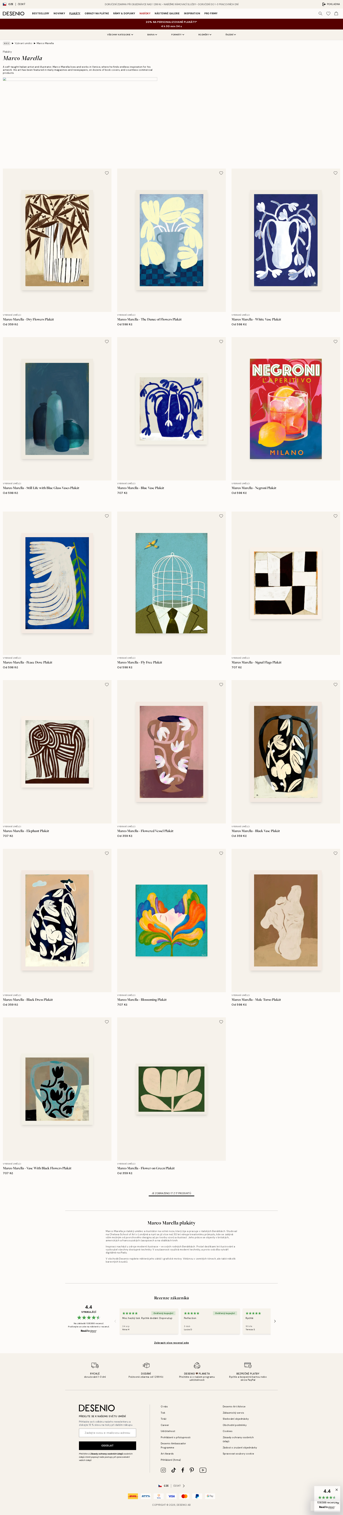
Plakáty (74, 13)
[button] (327, 1499)
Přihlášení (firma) (171, 1459)
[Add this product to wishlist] (106, 173)
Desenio (182, 1504)
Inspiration (192, 13)
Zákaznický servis (233, 1412)
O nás (164, 1406)
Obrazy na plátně (97, 13)
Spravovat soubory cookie (238, 1453)
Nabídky (145, 13)
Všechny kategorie (119, 34)
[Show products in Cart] (336, 13)
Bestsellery (40, 13)
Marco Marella (45, 43)
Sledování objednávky (236, 1418)
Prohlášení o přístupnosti (176, 1437)
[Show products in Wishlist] (328, 13)
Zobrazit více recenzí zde (171, 1342)
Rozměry (203, 34)
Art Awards (167, 1453)
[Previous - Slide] (115, 1321)
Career (165, 1425)
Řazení (229, 34)
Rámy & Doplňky (124, 13)
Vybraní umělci (23, 43)
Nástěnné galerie (167, 13)
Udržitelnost (168, 1431)
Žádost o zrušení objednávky (240, 1447)
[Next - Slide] (275, 1321)
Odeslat (107, 1445)
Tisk (163, 1412)
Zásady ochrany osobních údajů (106, 1453)
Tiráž (163, 1418)
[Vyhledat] (320, 14)
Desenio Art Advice (234, 1406)
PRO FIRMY (211, 13)
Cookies (228, 1431)
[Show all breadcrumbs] (6, 43)
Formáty (176, 34)
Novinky (59, 13)
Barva (151, 34)
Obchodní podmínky (235, 1425)
